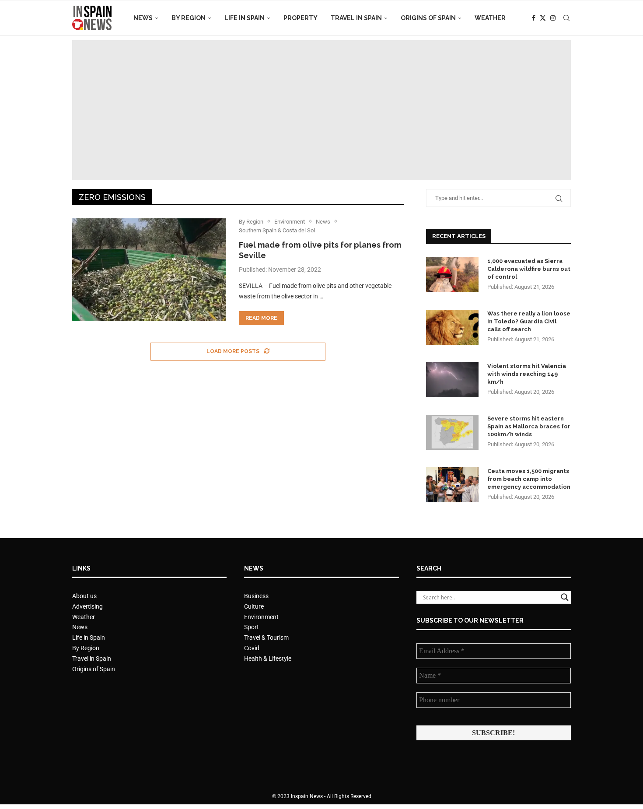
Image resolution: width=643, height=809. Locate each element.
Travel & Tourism (266, 637)
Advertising (87, 606)
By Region (188, 17)
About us (84, 595)
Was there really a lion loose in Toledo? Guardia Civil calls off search (528, 321)
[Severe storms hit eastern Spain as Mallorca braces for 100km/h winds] (452, 432)
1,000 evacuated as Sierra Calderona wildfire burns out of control (528, 269)
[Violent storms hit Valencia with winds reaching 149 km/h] (452, 379)
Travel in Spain (356, 17)
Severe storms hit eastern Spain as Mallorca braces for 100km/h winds (528, 426)
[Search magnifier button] (565, 597)
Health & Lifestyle (267, 658)
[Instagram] (553, 17)
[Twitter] (543, 17)
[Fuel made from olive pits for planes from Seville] (149, 269)
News (143, 17)
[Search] (566, 17)
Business (256, 595)
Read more (261, 318)
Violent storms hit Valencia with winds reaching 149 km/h (526, 374)
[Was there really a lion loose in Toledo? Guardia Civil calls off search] (452, 327)
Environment (261, 616)
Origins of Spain (428, 17)
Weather (490, 17)
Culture (254, 606)
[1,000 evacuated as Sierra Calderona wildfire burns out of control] (452, 274)
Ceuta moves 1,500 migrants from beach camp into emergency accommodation (528, 479)
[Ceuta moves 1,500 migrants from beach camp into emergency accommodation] (452, 484)
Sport (251, 626)
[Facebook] (533, 17)
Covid (251, 647)
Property (300, 17)
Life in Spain (244, 17)
